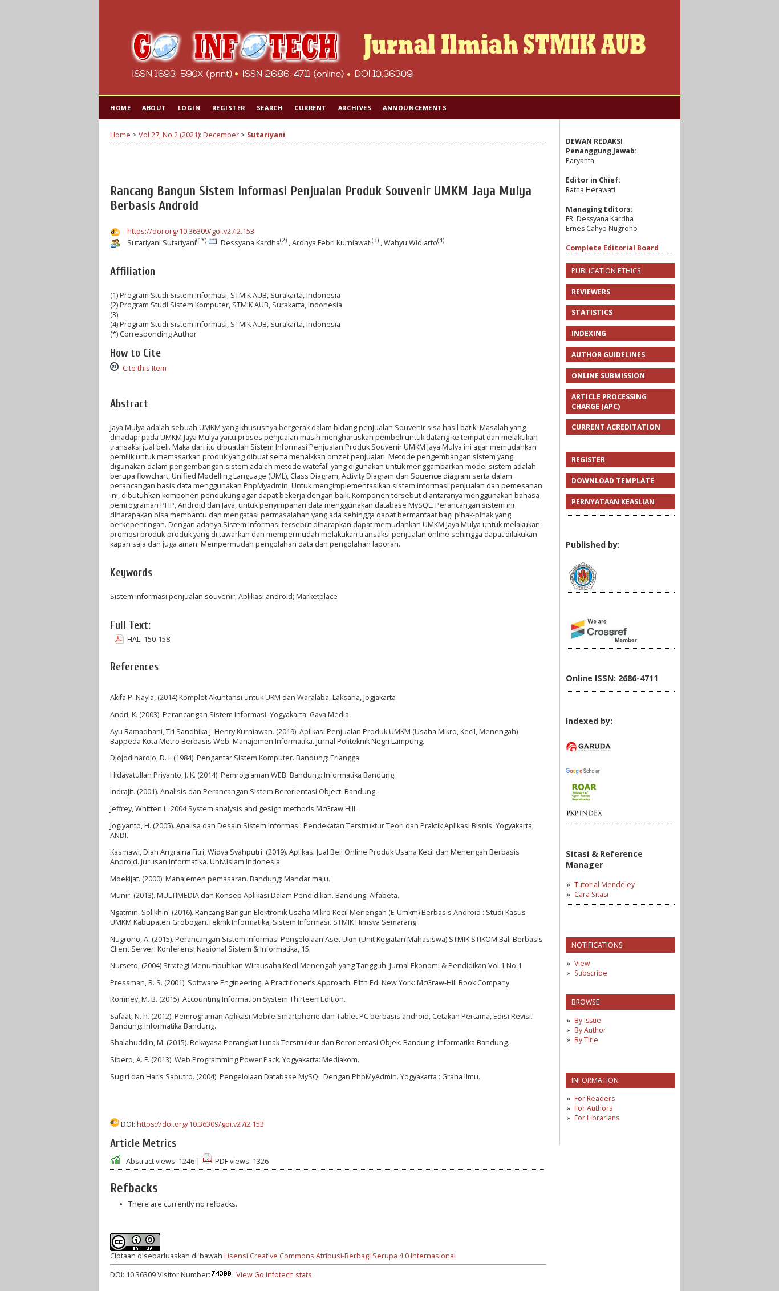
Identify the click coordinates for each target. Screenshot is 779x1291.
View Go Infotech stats (274, 1275)
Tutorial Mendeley (604, 884)
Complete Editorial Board (612, 248)
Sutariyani (266, 135)
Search (270, 107)
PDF (116, 638)
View (582, 963)
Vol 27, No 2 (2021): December (189, 135)
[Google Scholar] (583, 778)
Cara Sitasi (591, 894)
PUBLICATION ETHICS (606, 271)
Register (228, 107)
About (154, 107)
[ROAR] (584, 800)
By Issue (587, 1020)
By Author (590, 1030)
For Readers (594, 1098)
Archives (354, 107)
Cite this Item (145, 368)
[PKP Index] (584, 821)
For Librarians (596, 1118)
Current (310, 107)
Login (189, 107)
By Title (586, 1040)
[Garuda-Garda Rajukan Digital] (588, 758)
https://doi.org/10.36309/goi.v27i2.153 (190, 231)
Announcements (415, 107)
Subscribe (590, 973)
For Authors (593, 1108)
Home (120, 107)
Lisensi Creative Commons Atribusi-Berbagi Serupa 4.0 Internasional (340, 1256)
